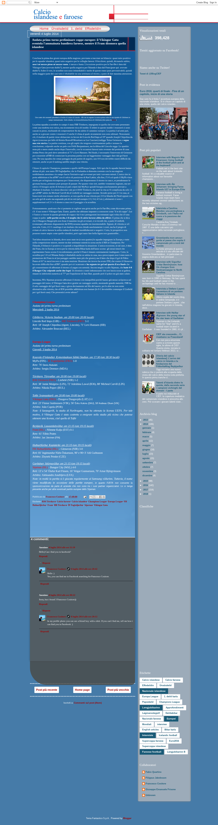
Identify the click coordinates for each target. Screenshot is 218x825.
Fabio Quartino (153, 772)
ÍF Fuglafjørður (75, 505)
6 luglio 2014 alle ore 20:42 (84, 569)
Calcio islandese (79, 501)
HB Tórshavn (60, 505)
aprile (145, 441)
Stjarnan (88, 505)
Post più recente (46, 689)
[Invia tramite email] (90, 497)
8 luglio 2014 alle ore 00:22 (62, 595)
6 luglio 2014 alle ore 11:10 (62, 547)
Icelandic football (168, 735)
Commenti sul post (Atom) (88, 703)
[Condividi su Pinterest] (103, 497)
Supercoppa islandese (154, 746)
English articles (150, 729)
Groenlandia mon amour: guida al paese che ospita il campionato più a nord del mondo (170, 242)
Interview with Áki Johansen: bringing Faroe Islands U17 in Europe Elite (170, 187)
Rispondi (43, 556)
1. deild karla (171, 696)
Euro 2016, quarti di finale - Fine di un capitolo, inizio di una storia (162, 92)
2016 (146, 485)
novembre (148, 471)
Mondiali (146, 724)
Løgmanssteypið (151, 713)
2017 (146, 489)
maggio (146, 445)
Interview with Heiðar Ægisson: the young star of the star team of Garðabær (170, 315)
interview (162, 724)
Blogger (127, 818)
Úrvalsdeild (166, 685)
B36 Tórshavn (49, 501)
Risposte (46, 563)
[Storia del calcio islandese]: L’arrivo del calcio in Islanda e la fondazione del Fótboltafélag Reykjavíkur (169, 361)
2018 (146, 494)
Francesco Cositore (56, 569)
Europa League (115, 501)
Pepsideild (147, 702)
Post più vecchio (118, 689)
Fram (50, 505)
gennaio (147, 428)
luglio (145, 454)
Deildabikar (171, 713)
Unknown (150, 795)
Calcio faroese (64, 501)
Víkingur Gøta (101, 505)
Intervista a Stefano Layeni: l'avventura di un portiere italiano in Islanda (170, 291)
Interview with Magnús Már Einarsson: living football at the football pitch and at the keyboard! (170, 161)
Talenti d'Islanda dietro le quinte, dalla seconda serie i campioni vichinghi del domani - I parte (170, 386)
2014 (146, 424)
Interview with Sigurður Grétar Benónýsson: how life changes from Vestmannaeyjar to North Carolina (169, 267)
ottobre (146, 467)
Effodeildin (148, 685)
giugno (146, 449)
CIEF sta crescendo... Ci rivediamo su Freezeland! (169, 335)
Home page (82, 689)
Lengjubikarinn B (176, 752)
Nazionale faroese (151, 718)
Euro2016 (174, 741)
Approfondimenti (175, 707)
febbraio (147, 432)
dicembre (147, 475)
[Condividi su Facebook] (100, 497)
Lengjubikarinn (151, 707)
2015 (146, 481)
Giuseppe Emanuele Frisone (161, 789)
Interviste (147, 735)
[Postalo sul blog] (94, 497)
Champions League (97, 501)
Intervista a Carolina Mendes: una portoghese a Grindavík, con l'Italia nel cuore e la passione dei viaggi (170, 213)
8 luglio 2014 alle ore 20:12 (84, 616)
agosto (146, 458)
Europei (171, 718)
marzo (146, 436)
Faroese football (151, 751)
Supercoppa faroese (152, 741)
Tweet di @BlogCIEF (150, 73)
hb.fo (114, 120)
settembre (147, 462)
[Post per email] (84, 496)
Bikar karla (170, 729)
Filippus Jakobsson (156, 778)
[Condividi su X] (97, 497)
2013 (146, 420)
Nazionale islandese (154, 691)
